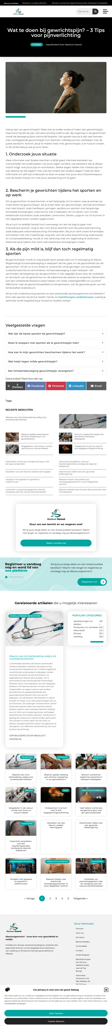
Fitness (37, 44)
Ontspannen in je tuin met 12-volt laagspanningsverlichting (88, 447)
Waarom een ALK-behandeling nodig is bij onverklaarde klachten (26, 418)
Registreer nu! (89, 581)
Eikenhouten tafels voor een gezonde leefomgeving (76, 472)
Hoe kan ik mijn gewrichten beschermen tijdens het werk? (56, 352)
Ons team (80, 937)
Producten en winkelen (86, 627)
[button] (106, 989)
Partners (79, 928)
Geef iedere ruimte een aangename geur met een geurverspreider (27, 462)
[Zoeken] (95, 11)
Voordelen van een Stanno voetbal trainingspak (28, 471)
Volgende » (81, 898)
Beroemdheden (83, 942)
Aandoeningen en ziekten (83, 623)
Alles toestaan (56, 1013)
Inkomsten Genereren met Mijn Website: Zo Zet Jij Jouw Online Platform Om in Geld (83, 982)
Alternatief (79, 630)
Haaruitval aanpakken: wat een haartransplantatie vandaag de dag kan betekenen (78, 463)
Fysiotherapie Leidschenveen (76, 297)
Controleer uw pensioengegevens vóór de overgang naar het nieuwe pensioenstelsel (26, 490)
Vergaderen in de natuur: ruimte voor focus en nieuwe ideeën (36, 447)
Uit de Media (81, 946)
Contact (79, 950)
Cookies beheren (56, 1021)
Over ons (80, 933)
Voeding (78, 636)
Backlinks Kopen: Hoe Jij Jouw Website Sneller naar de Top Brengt (83, 965)
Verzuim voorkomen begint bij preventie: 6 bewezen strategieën (61, 3)
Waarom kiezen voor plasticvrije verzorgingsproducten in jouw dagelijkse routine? (78, 481)
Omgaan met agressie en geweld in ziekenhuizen (23, 480)
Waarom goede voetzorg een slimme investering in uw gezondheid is (35, 436)
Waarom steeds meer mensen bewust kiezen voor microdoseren (82, 490)
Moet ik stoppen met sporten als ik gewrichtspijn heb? (56, 342)
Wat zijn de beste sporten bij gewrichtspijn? (56, 333)
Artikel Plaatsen (83, 955)
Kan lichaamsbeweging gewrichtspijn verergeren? (56, 370)
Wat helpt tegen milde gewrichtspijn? (56, 361)
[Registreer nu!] (103, 582)
